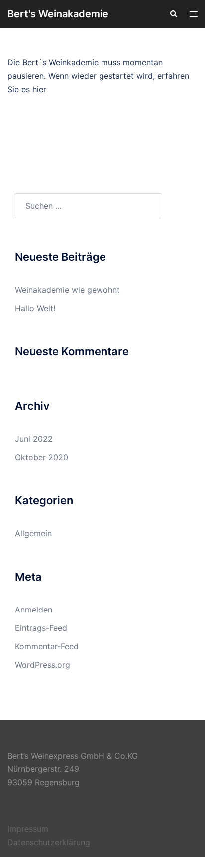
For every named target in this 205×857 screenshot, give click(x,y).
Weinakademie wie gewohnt (67, 290)
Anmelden (33, 609)
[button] (173, 14)
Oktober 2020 (41, 457)
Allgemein (33, 533)
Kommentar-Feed (47, 646)
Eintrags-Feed (41, 628)
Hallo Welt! (35, 308)
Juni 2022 (34, 439)
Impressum (27, 829)
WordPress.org (42, 665)
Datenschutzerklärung (48, 842)
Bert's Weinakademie (57, 14)
